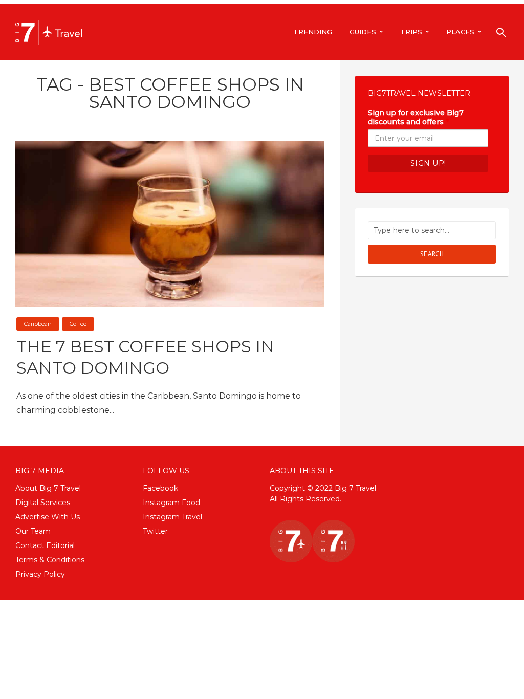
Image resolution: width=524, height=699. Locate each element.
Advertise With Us (47, 516)
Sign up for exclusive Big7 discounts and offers (416, 117)
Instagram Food (171, 502)
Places (460, 32)
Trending (312, 32)
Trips (411, 32)
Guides (363, 32)
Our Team (33, 531)
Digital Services (42, 502)
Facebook (160, 488)
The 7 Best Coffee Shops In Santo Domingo (145, 357)
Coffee (78, 323)
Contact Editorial (45, 545)
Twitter (155, 531)
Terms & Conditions (49, 559)
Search (432, 254)
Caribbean (38, 323)
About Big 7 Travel (48, 488)
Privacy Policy (40, 574)
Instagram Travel (172, 516)
